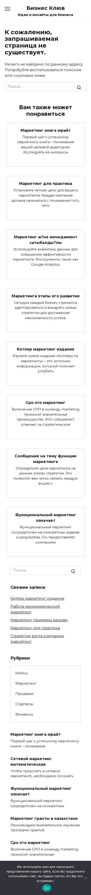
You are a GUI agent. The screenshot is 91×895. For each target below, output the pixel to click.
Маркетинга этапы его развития (46, 296)
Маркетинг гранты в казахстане (44, 818)
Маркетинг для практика (45, 183)
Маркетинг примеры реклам (39, 620)
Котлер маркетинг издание (45, 349)
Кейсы (21, 673)
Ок (47, 888)
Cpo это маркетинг (45, 402)
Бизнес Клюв (46, 8)
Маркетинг (25, 683)
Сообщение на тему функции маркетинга (45, 459)
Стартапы (24, 704)
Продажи (24, 693)
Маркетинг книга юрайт (46, 130)
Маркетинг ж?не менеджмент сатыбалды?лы (45, 240)
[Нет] (85, 878)
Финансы (24, 714)
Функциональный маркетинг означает (45, 518)
